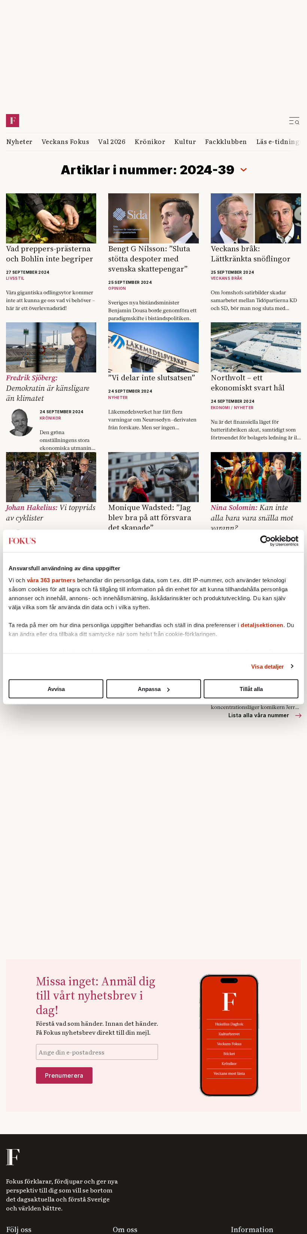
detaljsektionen (262, 624)
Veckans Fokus (65, 126)
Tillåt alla (251, 689)
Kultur (185, 126)
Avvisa (56, 689)
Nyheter (19, 126)
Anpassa (149, 689)
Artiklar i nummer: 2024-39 (147, 154)
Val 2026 (111, 126)
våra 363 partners (51, 580)
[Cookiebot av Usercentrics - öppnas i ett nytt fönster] (265, 541)
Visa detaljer (267, 666)
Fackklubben (226, 126)
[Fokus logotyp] (12, 1142)
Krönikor (149, 126)
